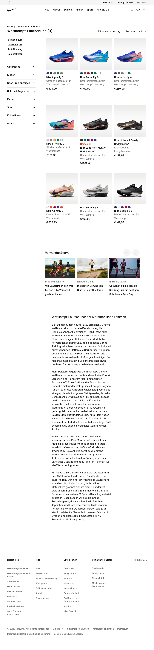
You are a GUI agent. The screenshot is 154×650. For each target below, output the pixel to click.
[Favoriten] (138, 10)
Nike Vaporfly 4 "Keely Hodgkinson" (96, 137)
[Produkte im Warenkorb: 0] (144, 10)
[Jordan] (9, 3)
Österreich (141, 560)
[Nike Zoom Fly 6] (96, 54)
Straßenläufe (15, 39)
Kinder (79, 9)
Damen (68, 9)
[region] (19, 84)
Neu (47, 9)
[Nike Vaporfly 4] (130, 54)
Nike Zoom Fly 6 (130, 205)
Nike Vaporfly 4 (130, 70)
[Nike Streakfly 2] (62, 121)
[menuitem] (122, 3)
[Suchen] (132, 10)
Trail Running (15, 49)
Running (11, 27)
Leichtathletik (15, 54)
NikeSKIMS (103, 9)
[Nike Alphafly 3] (62, 54)
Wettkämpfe (24, 27)
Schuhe (36, 27)
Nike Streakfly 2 (62, 137)
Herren (56, 9)
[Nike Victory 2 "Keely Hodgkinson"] (130, 121)
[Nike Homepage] (11, 10)
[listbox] (136, 31)
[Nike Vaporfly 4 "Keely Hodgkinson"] (96, 121)
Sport (89, 9)
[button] (21, 66)
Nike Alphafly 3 (62, 205)
